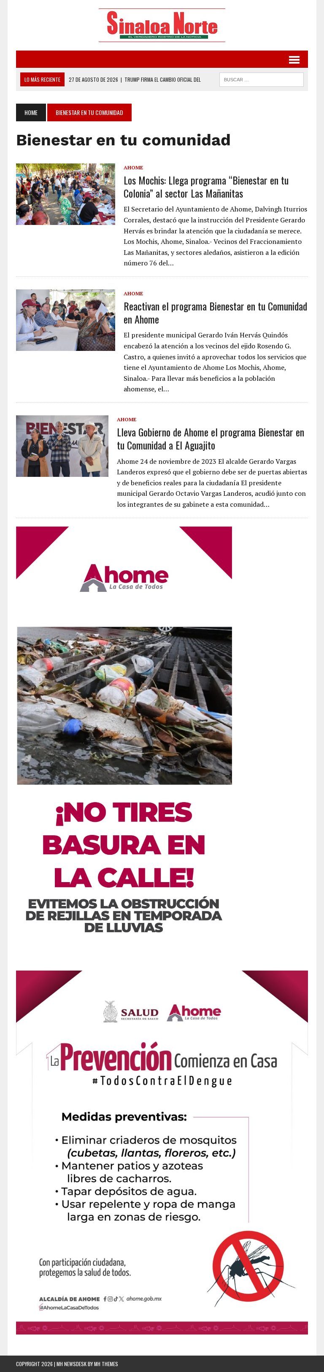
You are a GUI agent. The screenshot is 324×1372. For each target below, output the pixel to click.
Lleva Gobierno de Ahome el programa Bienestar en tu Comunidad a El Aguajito (210, 438)
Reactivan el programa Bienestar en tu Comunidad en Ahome (215, 312)
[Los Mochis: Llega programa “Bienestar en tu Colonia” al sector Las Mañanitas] (65, 219)
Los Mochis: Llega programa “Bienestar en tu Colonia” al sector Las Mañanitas (206, 186)
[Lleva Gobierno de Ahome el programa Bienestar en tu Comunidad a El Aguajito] (62, 471)
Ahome (133, 167)
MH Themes (106, 1363)
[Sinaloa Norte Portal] (162, 25)
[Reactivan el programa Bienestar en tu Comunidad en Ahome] (65, 345)
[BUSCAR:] (261, 78)
